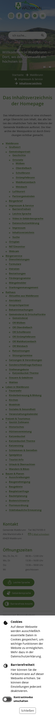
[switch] (7, 699)
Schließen (27, 710)
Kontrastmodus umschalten (23, 698)
